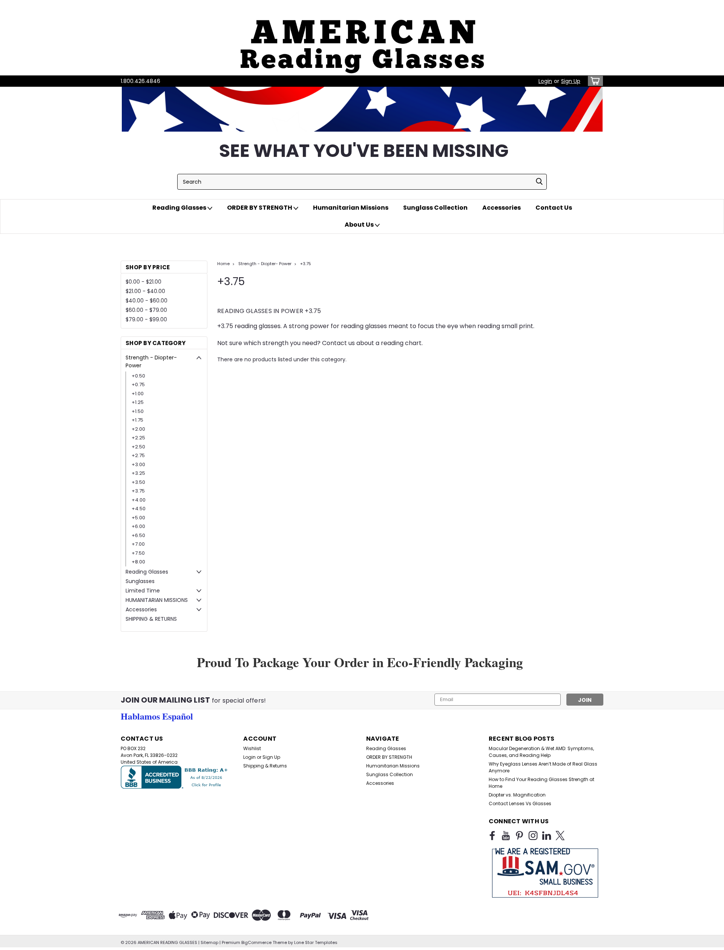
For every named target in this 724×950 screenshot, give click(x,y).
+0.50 (138, 375)
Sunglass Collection (435, 207)
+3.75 (138, 490)
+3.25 (138, 473)
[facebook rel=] (492, 835)
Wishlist (252, 748)
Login (545, 81)
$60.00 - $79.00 (146, 310)
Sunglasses (140, 581)
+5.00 (138, 517)
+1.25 (138, 402)
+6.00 (138, 526)
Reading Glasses (179, 207)
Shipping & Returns (265, 766)
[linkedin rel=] (546, 835)
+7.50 (138, 553)
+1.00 (138, 393)
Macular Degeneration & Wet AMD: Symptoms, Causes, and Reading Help (541, 751)
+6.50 (138, 535)
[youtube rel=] (506, 835)
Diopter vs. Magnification (517, 795)
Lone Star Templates (315, 942)
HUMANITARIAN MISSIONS (157, 600)
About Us (360, 224)
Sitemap (209, 942)
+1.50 (138, 411)
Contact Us (553, 207)
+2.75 (138, 455)
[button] (362, 37)
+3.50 (138, 482)
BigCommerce (256, 942)
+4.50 (139, 508)
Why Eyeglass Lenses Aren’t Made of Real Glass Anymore (543, 767)
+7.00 (138, 544)
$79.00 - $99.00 (146, 319)
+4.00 (139, 499)
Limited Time (143, 590)
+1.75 (137, 420)
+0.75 (138, 384)
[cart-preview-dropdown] (593, 81)
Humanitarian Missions (350, 207)
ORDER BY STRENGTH (260, 207)
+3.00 (138, 464)
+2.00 (138, 429)
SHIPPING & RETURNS (151, 619)
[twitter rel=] (560, 835)
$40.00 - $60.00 (146, 300)
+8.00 (138, 561)
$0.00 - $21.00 (143, 281)
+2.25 (138, 437)
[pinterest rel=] (519, 835)
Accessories (501, 207)
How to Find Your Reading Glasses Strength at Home (541, 782)
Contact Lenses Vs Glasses (520, 803)
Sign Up (570, 81)
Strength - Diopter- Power (151, 361)
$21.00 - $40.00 (145, 291)
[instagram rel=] (533, 835)
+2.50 (138, 446)
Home (223, 264)
